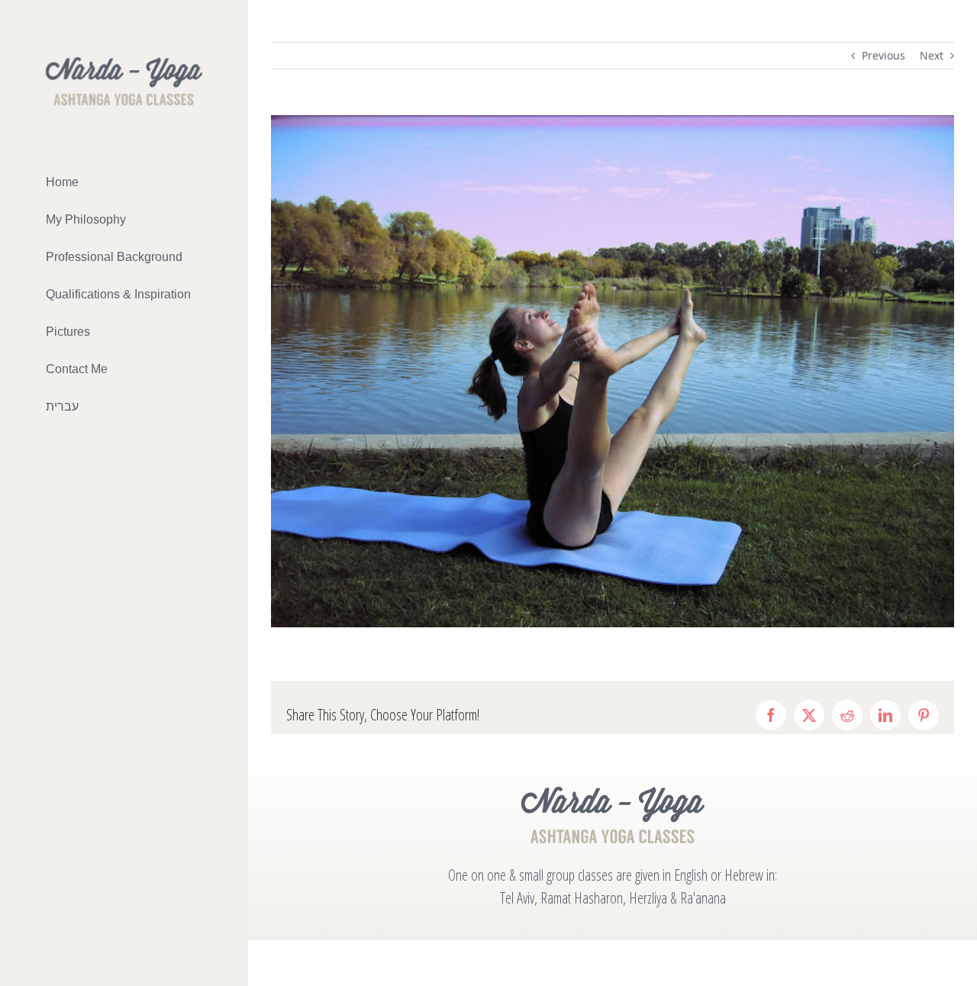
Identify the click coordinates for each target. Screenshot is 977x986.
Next (931, 55)
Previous (883, 55)
